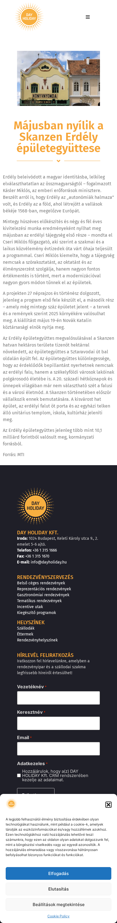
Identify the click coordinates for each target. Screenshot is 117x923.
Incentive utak (30, 606)
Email (24, 737)
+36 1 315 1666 (45, 550)
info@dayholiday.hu (49, 562)
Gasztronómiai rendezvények (43, 595)
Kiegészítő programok (36, 612)
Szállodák (25, 628)
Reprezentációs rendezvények (44, 589)
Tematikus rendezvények (39, 600)
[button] (108, 804)
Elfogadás (58, 873)
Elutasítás (58, 889)
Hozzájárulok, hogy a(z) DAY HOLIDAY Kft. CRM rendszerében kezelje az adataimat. (55, 775)
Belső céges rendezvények (41, 583)
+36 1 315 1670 (37, 556)
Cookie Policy (58, 916)
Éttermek (25, 634)
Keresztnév (31, 712)
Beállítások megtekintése (59, 904)
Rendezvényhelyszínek (37, 640)
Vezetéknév (32, 686)
